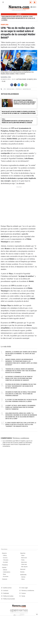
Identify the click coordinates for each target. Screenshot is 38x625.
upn (5, 89)
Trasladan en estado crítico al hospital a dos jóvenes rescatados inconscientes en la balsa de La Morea (18, 18)
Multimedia (23, 574)
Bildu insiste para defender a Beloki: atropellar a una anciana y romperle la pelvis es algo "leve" (25, 102)
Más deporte (24, 566)
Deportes (22, 553)
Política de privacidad (9, 599)
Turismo (23, 593)
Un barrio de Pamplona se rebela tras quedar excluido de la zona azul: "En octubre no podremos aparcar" (20, 393)
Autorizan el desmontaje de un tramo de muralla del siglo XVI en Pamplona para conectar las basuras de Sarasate (19, 378)
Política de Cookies (8, 596)
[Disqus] (18, 473)
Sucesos (5, 557)
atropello (18, 89)
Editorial (5, 569)
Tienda (23, 596)
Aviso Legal (24, 588)
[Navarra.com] (19, 7)
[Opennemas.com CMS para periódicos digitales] (19, 612)
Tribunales (5, 560)
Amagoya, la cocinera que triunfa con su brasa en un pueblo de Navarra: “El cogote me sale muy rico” (21, 353)
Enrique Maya (10, 89)
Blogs (4, 574)
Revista (22, 572)
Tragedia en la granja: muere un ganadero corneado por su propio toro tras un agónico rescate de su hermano (20, 370)
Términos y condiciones (21, 438)
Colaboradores (6, 572)
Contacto (5, 590)
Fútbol (22, 555)
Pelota (22, 560)
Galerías (23, 577)
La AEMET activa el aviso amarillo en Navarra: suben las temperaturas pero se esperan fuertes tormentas (20, 407)
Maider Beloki (27, 89)
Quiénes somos (7, 588)
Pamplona (5, 565)
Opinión (4, 567)
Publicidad (6, 593)
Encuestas (5, 576)
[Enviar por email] (25, 84)
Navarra (4, 553)
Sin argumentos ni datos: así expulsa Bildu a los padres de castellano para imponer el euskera (17, 121)
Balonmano (24, 562)
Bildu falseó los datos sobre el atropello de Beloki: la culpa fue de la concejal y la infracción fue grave (19, 112)
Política (5, 555)
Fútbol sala (24, 564)
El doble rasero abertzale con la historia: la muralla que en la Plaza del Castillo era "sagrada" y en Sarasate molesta (20, 424)
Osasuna (4, 579)
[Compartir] (11, 84)
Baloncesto (24, 557)
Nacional (22, 569)
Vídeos (23, 579)
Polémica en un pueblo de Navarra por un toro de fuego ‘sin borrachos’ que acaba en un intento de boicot (20, 386)
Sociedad (5, 562)
